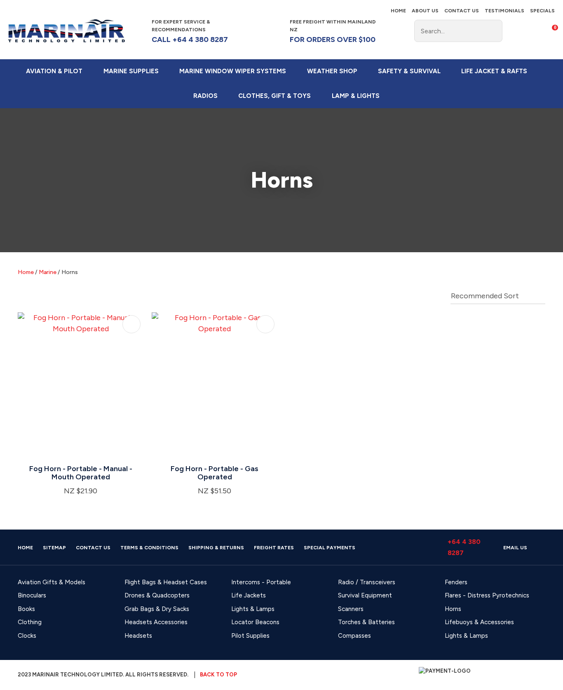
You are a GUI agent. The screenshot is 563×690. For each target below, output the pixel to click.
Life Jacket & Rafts (494, 71)
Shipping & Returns (216, 548)
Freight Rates (274, 548)
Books (26, 609)
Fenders (456, 582)
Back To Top (218, 674)
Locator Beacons (255, 622)
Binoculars (32, 595)
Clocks (27, 635)
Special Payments (329, 548)
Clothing (30, 622)
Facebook (393, 31)
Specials (542, 10)
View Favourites (531, 30)
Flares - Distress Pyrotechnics (487, 595)
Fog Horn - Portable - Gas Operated (214, 472)
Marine (47, 272)
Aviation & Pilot (54, 71)
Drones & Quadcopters (157, 595)
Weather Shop (332, 71)
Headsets (138, 635)
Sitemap (54, 548)
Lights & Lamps (252, 609)
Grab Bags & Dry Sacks (156, 609)
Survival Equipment (365, 595)
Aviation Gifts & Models (51, 582)
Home (398, 10)
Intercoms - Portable (261, 582)
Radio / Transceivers (366, 582)
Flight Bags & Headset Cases (165, 582)
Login (515, 30)
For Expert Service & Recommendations (190, 31)
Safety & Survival (409, 71)
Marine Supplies (131, 71)
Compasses (354, 635)
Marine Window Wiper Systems (232, 71)
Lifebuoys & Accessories (479, 622)
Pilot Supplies (250, 635)
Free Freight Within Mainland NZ (333, 31)
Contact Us (461, 10)
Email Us (515, 548)
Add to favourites (131, 324)
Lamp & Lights (356, 96)
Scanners (351, 609)
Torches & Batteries (366, 622)
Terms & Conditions (149, 548)
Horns (69, 272)
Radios (205, 96)
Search (492, 31)
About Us (425, 10)
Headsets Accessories (156, 622)
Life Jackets (248, 595)
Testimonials (504, 10)
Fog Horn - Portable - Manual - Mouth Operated (80, 472)
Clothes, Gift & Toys (274, 96)
